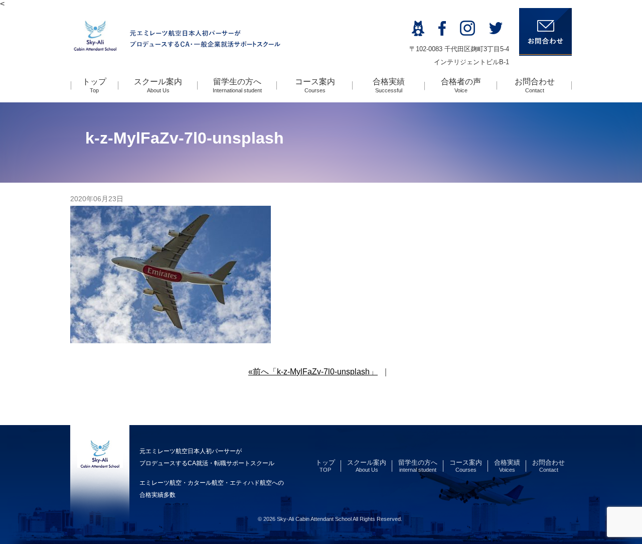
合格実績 (389, 85)
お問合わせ (535, 85)
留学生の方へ (237, 85)
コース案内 (315, 85)
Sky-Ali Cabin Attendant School (314, 519)
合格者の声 (461, 85)
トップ (94, 85)
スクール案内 (158, 85)
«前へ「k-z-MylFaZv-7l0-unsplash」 (313, 371)
